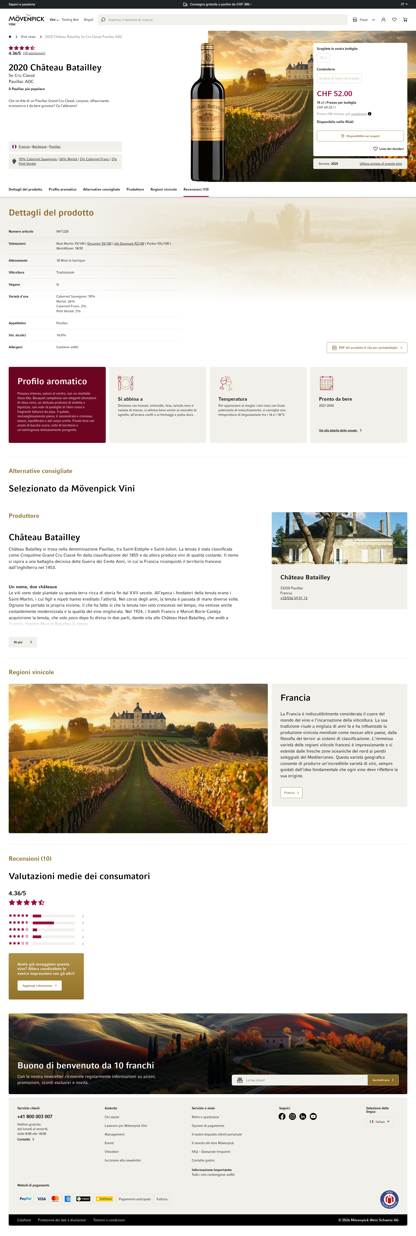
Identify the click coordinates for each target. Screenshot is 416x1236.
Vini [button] (52, 19)
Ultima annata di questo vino (381, 163)
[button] (404, 4)
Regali (88, 19)
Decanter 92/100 (99, 243)
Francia (24, 146)
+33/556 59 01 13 (293, 597)
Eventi (109, 1143)
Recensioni (196, 189)
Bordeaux (39, 146)
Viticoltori (112, 1151)
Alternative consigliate (101, 189)
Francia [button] (289, 792)
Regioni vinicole (164, 189)
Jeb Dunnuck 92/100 (129, 243)
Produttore (135, 189)
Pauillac (55, 146)
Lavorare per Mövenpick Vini (126, 1125)
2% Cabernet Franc (95, 159)
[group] (360, 65)
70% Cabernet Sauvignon (38, 159)
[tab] (254, 944)
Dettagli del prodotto (25, 189)
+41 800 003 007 (34, 1116)
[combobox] (223, 19)
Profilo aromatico (62, 189)
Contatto (23, 1139)
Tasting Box (70, 19)
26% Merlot (68, 159)
